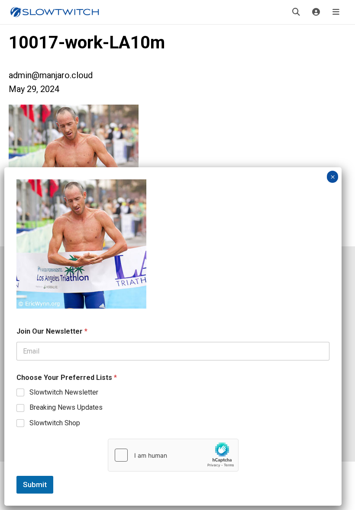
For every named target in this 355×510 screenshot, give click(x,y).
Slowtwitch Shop (54, 423)
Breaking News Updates (66, 407)
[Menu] (336, 12)
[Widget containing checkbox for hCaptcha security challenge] (173, 455)
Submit (35, 484)
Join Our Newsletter (51, 331)
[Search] (296, 12)
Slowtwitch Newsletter (63, 392)
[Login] (316, 12)
